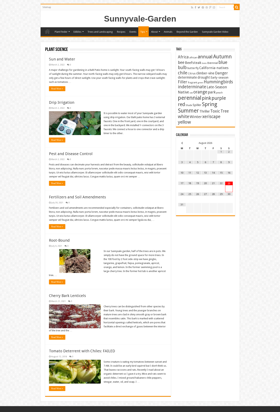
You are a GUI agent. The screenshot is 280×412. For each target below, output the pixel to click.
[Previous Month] (182, 143)
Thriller (204, 111)
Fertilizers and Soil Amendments (77, 197)
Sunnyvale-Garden (140, 18)
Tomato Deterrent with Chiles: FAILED (82, 351)
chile (182, 73)
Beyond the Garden (187, 31)
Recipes (121, 31)
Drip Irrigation (61, 102)
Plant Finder (61, 31)
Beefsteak (193, 63)
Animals (168, 31)
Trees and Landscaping (100, 31)
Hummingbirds (218, 81)
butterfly (193, 68)
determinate (187, 77)
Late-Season (217, 87)
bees (204, 63)
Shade (189, 105)
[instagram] (213, 7)
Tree (225, 111)
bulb (182, 67)
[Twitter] (199, 7)
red (181, 104)
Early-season (219, 77)
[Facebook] (195, 7)
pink (206, 98)
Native (183, 92)
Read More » (57, 88)
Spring (209, 104)
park (212, 92)
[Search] (237, 7)
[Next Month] (229, 143)
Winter (196, 116)
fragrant (192, 82)
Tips (142, 31)
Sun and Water (62, 59)
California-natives (214, 68)
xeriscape (211, 116)
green (200, 82)
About (154, 31)
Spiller (197, 105)
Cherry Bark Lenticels (67, 295)
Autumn (222, 57)
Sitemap (46, 7)
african (193, 57)
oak (191, 93)
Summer (188, 110)
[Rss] (192, 7)
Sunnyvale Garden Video (215, 31)
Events (133, 31)
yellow (184, 122)
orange (200, 92)
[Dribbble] (206, 7)
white (183, 116)
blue (222, 62)
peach (219, 92)
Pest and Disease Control (71, 153)
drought (204, 77)
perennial (189, 98)
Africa (183, 57)
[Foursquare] (210, 7)
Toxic (215, 111)
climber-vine (205, 73)
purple (219, 98)
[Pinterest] (202, 7)
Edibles (77, 31)
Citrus (192, 73)
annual (205, 57)
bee (181, 62)
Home (47, 31)
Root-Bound (59, 240)
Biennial (212, 63)
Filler (182, 82)
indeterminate (192, 86)
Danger (221, 73)
